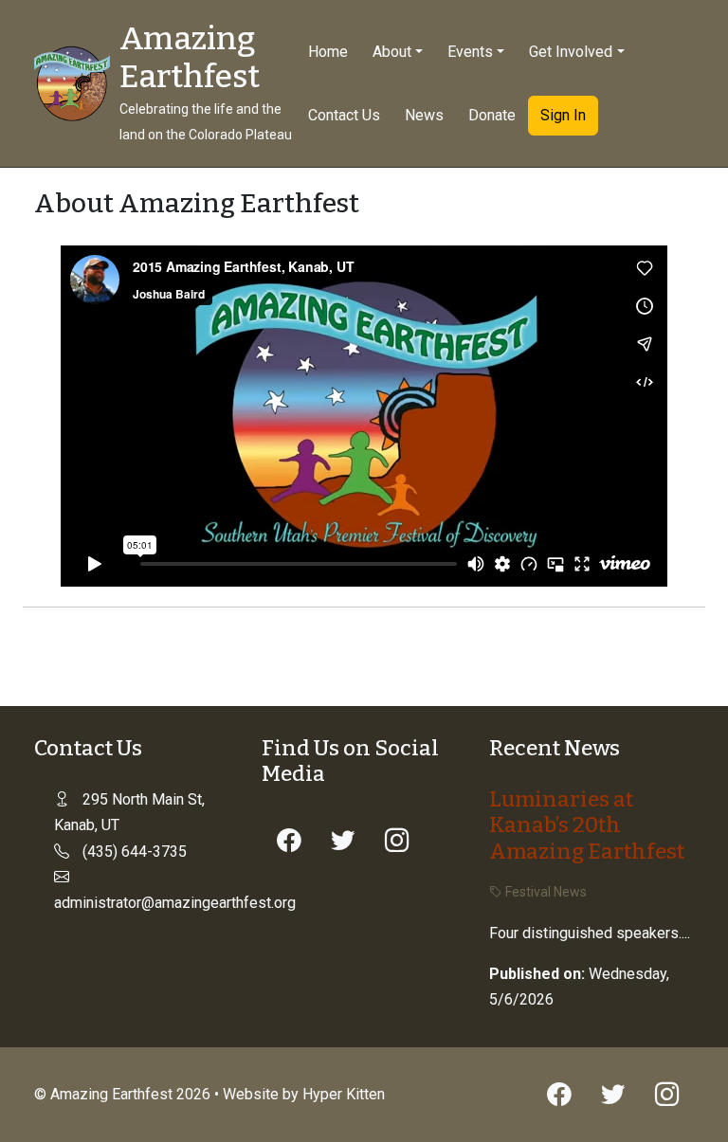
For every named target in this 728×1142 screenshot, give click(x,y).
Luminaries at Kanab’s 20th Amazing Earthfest (586, 825)
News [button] (424, 115)
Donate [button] (492, 115)
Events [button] (470, 52)
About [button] (392, 52)
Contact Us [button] (344, 115)
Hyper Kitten (343, 1094)
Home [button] (328, 52)
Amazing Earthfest (189, 58)
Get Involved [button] (570, 52)
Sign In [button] (563, 115)
